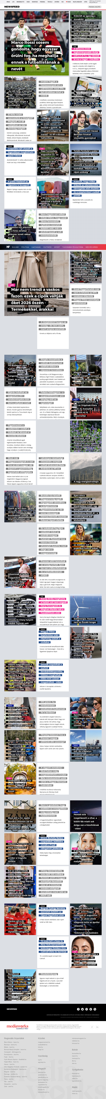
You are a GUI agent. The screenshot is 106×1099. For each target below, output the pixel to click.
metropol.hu (76, 1058)
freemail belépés (94, 7)
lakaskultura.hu (43, 1077)
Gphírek (57, 1)
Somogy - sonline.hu (11, 1074)
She (62, 1)
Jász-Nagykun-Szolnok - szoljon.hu (15, 1067)
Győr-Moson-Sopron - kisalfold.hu (15, 1059)
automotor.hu (42, 1075)
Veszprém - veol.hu (10, 1084)
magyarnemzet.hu (44, 1042)
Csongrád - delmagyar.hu (12, 1052)
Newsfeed (35, 1)
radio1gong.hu (77, 1091)
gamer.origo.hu (43, 1080)
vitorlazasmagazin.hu (79, 1038)
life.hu (74, 1061)
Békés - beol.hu (9, 1047)
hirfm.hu (74, 1093)
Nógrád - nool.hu (9, 1072)
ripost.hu (75, 1056)
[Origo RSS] (95, 1009)
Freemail (42, 1)
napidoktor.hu (42, 1084)
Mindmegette (20, 1)
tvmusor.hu (75, 1043)
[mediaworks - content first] (17, 1027)
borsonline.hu (76, 1053)
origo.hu (40, 1049)
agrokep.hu (42, 1062)
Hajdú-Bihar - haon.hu (11, 1062)
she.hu (74, 1063)
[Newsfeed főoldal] (12, 1009)
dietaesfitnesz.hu (43, 1092)
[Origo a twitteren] (82, 1009)
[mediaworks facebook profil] (92, 1027)
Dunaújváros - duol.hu (11, 1054)
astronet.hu (42, 1072)
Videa (28, 1)
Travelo (50, 1)
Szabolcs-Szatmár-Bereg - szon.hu (15, 1076)
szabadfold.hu (42, 1044)
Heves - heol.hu (9, 1064)
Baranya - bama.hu (10, 1044)
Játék (85, 1)
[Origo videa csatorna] (90, 1009)
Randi (69, 1)
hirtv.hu (40, 1047)
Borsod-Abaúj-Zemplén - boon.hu (15, 1049)
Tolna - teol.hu (8, 1079)
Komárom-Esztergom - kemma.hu (15, 1069)
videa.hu (75, 1078)
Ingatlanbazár (77, 1)
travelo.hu (41, 1089)
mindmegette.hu (43, 1087)
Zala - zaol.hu (8, 1086)
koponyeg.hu (76, 1076)
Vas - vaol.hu (8, 1081)
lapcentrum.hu (76, 1081)
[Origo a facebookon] (78, 1009)
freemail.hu (75, 1073)
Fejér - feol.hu (8, 1057)
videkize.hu (75, 1041)
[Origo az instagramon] (86, 1009)
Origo (8, 1)
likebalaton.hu (42, 1082)
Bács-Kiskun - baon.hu (11, 1042)
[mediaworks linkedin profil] (97, 1027)
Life (13, 1)
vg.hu (40, 1060)
